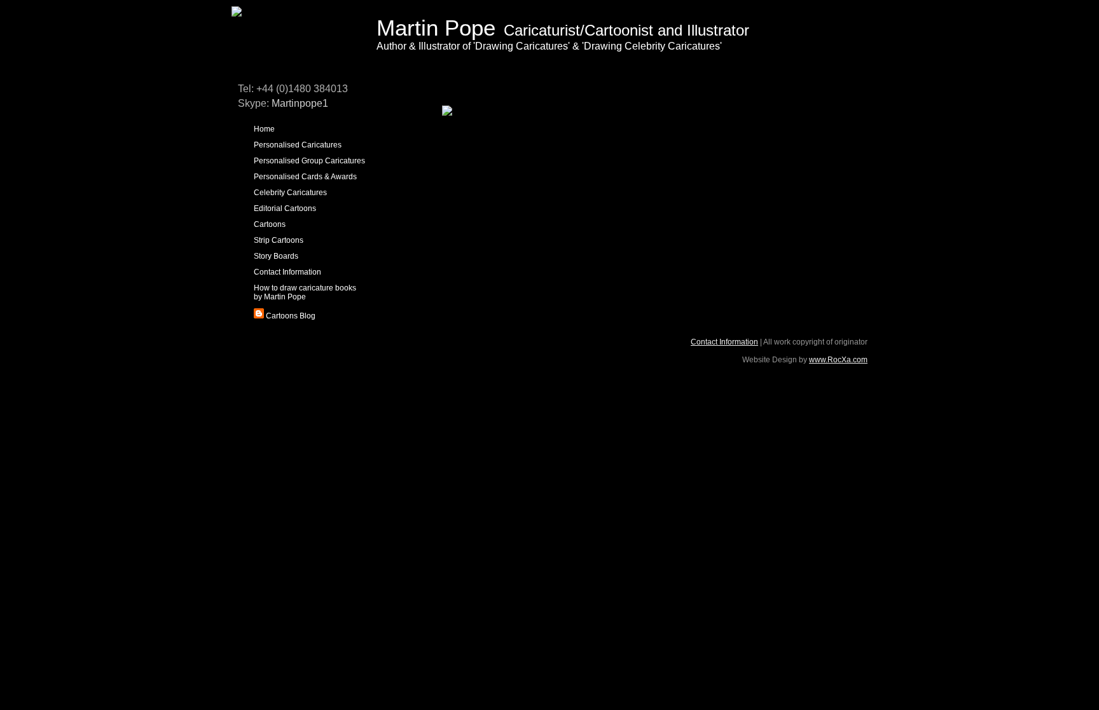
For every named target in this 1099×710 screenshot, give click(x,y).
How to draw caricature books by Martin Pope (305, 292)
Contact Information (287, 272)
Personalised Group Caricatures (309, 160)
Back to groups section (477, 130)
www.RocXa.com (838, 359)
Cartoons (270, 224)
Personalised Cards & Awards (305, 176)
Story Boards (276, 256)
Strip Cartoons (278, 240)
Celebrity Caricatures (290, 192)
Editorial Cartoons (285, 208)
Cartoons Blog (289, 315)
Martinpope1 (300, 103)
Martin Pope (436, 27)
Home (264, 129)
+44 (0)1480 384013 (302, 88)
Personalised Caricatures (298, 144)
